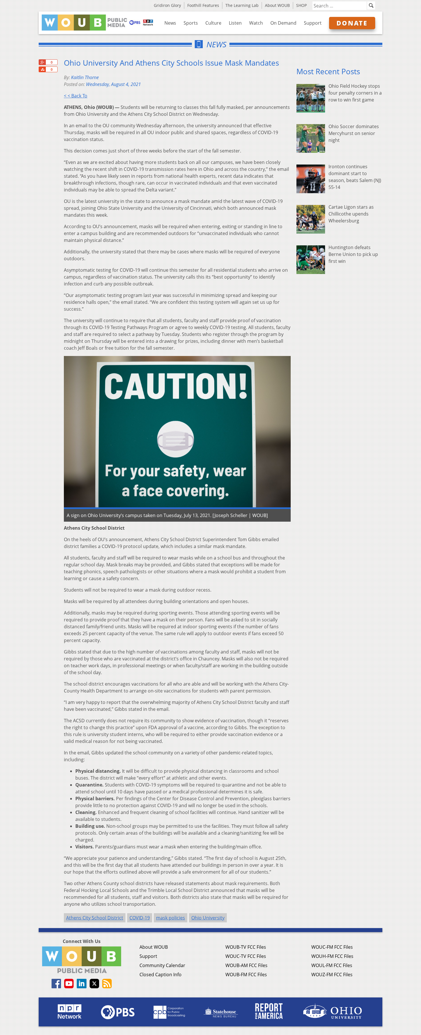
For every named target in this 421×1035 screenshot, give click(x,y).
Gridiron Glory (167, 5)
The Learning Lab (242, 5)
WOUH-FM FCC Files (332, 956)
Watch (256, 23)
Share (42, 69)
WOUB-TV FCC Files (245, 947)
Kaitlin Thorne (85, 77)
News (170, 23)
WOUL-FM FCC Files (331, 965)
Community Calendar (162, 965)
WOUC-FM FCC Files (332, 947)
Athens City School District (94, 918)
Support (313, 23)
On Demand (283, 23)
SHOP (301, 5)
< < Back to (75, 96)
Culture (213, 23)
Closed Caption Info (160, 974)
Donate (352, 23)
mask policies (170, 918)
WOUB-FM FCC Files (246, 974)
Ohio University (208, 918)
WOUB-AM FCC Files (246, 965)
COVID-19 (139, 918)
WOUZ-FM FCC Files (332, 974)
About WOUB (277, 5)
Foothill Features (203, 5)
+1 (42, 62)
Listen (235, 23)
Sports (191, 23)
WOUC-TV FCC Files (245, 956)
